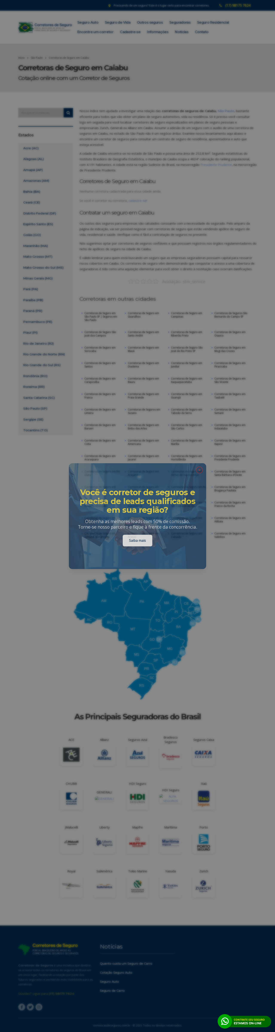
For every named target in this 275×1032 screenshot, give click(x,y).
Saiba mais (137, 540)
